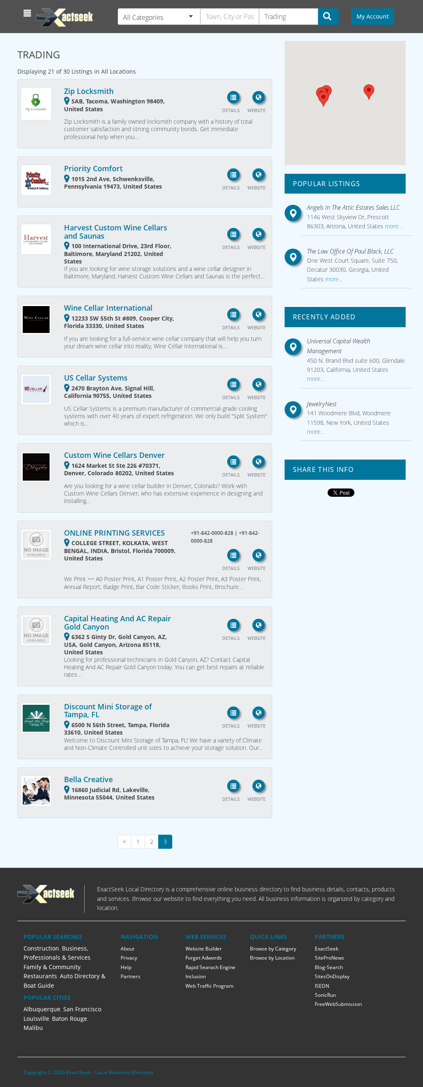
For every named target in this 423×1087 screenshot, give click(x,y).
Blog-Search (329, 967)
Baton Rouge (69, 1018)
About (127, 948)
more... (392, 226)
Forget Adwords (203, 957)
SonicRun (325, 994)
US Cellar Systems (96, 378)
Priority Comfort (93, 168)
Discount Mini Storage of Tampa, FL (108, 711)
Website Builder (203, 948)
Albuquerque (42, 1009)
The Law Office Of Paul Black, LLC (350, 251)
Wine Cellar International (108, 308)
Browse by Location (272, 957)
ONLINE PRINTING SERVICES (114, 533)
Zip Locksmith (89, 91)
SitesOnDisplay (332, 976)
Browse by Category (273, 948)
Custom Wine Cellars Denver (114, 455)
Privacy (129, 957)
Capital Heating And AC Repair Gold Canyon (117, 622)
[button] (28, 13)
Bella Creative (88, 779)
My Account (372, 16)
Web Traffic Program (209, 985)
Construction (41, 948)
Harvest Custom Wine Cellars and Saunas (115, 232)
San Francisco (82, 1009)
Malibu (33, 1028)
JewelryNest (322, 404)
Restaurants (40, 976)
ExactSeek (326, 948)
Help (126, 967)
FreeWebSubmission (338, 1004)
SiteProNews (329, 957)
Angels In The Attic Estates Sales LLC (353, 207)
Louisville (36, 1018)
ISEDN (322, 985)
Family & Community (52, 967)
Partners (130, 976)
